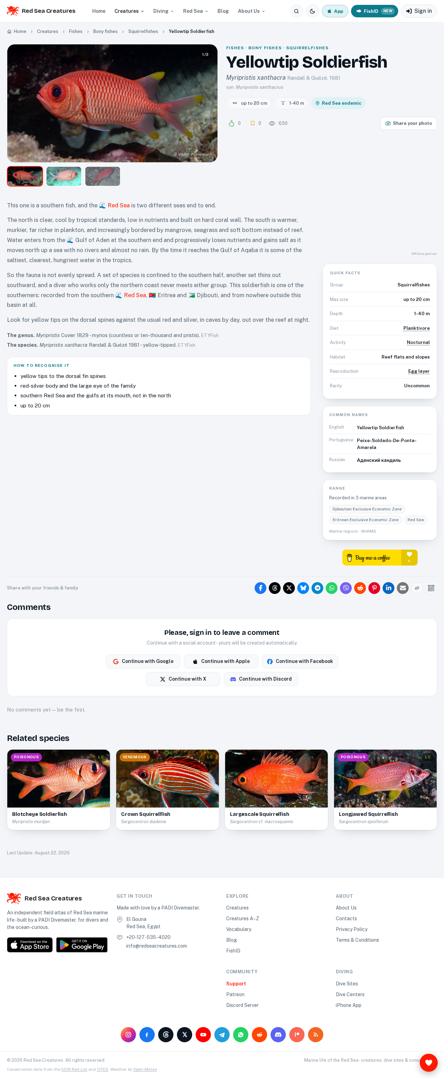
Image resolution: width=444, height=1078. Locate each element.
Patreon (235, 994)
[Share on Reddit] (360, 588)
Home (98, 11)
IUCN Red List (74, 1069)
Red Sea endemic (341, 103)
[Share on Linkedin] (388, 588)
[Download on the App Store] (30, 944)
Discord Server (242, 1005)
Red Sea (193, 11)
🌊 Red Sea (114, 205)
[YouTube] (203, 1034)
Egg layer (419, 371)
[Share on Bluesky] (303, 588)
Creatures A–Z (242, 918)
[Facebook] (147, 1034)
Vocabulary (238, 929)
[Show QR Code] (431, 588)
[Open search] (296, 11)
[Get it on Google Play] (82, 944)
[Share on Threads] (275, 588)
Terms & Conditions (357, 940)
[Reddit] (259, 1034)
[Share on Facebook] (260, 588)
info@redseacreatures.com (156, 946)
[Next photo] (206, 103)
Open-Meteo (145, 1069)
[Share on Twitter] (289, 588)
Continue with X (187, 679)
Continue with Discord (265, 679)
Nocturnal (418, 342)
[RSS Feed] (315, 1034)
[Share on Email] (403, 588)
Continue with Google (147, 661)
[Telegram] (222, 1034)
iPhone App (348, 1005)
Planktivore (416, 328)
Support (236, 983)
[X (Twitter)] (184, 1034)
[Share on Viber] (346, 588)
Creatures (126, 11)
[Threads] (165, 1034)
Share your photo (412, 123)
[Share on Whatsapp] (332, 588)
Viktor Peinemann (195, 154)
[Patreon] (297, 1034)
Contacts (346, 918)
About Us (249, 11)
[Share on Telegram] (317, 588)
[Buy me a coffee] (380, 557)
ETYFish (210, 335)
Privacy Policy (351, 929)
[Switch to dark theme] (312, 11)
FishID (233, 951)
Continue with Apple (225, 661)
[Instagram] (128, 1034)
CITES (102, 1069)
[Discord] (278, 1034)
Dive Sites (347, 983)
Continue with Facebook (304, 661)
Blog (223, 11)
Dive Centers (350, 994)
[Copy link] (417, 588)
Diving (161, 11)
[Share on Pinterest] (374, 588)
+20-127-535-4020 (148, 937)
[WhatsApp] (240, 1034)
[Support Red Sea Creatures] (429, 1063)
